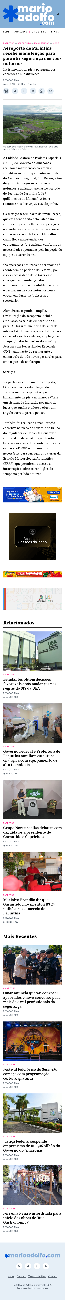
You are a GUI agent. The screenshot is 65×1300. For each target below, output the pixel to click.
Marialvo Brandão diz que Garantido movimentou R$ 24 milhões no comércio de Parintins (29, 907)
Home (6, 32)
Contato (52, 1276)
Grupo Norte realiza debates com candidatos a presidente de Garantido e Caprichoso (32, 832)
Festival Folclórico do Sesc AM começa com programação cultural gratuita (30, 1074)
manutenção (42, 43)
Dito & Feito (39, 32)
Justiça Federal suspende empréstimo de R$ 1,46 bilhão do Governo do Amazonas (31, 1146)
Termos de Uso (37, 1276)
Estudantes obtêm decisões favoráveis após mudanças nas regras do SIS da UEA (29, 684)
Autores (21, 1276)
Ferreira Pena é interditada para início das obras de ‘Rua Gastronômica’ (32, 1218)
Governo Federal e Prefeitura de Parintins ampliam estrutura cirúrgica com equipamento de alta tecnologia (31, 758)
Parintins (8, 43)
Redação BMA (11, 80)
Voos (56, 43)
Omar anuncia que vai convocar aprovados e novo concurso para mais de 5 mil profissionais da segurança (31, 1000)
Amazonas (21, 32)
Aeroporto (24, 43)
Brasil (55, 32)
